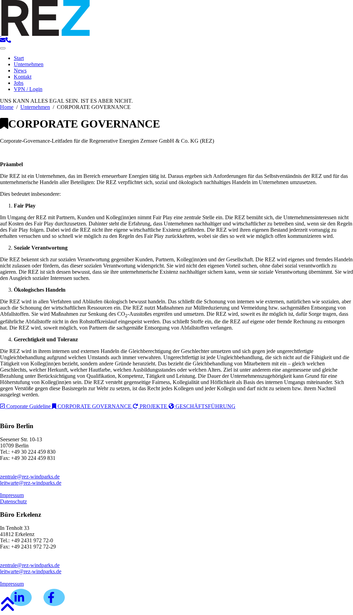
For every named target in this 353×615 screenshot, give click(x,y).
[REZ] (45, 34)
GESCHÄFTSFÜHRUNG (204, 406)
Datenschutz (13, 501)
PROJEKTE (153, 406)
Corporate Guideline (28, 406)
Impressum (12, 495)
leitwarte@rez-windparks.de (30, 483)
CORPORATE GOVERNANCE (94, 406)
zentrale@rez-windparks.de (30, 477)
